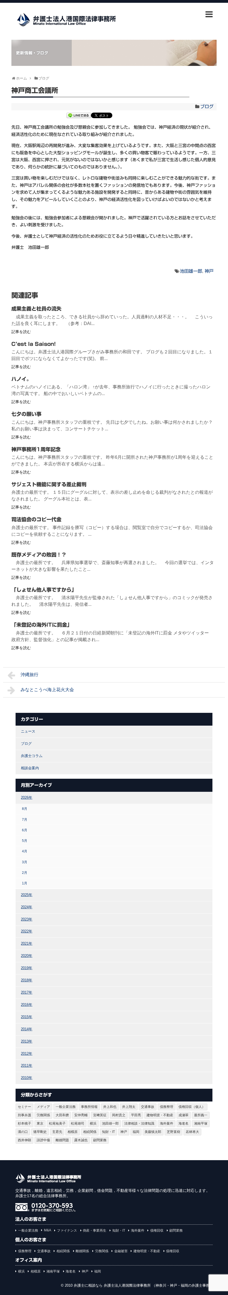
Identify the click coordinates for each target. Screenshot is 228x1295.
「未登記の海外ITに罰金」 (41, 624)
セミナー (24, 1106)
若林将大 (192, 1131)
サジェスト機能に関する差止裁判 (48, 484)
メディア (43, 1106)
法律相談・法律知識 (139, 1123)
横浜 (93, 1123)
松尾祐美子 (57, 1123)
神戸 (209, 271)
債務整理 (166, 1106)
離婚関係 (82, 1251)
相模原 (73, 1131)
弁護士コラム (32, 756)
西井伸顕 (24, 1140)
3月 (24, 862)
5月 (24, 840)
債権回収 (156, 1230)
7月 (24, 819)
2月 (24, 872)
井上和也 (110, 1106)
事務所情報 (89, 1106)
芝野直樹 (173, 1131)
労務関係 (43, 1115)
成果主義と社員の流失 (36, 308)
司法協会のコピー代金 (36, 519)
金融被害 (121, 1251)
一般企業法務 (66, 1106)
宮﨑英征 (99, 1115)
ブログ (207, 106)
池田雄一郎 (191, 271)
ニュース (28, 731)
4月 (24, 851)
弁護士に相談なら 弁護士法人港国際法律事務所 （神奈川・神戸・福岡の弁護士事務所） (145, 1285)
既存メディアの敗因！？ (38, 554)
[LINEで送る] (78, 116)
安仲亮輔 (81, 1115)
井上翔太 (128, 1106)
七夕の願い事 (26, 413)
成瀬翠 (184, 1115)
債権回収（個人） (192, 1106)
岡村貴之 (118, 1115)
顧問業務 (99, 1140)
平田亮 (136, 1115)
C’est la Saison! (33, 343)
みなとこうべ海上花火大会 (47, 689)
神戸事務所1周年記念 (36, 449)
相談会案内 (30, 768)
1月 (24, 883)
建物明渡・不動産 (160, 1115)
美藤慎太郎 (153, 1131)
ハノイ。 (21, 378)
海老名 (184, 1123)
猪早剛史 (40, 1131)
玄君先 (57, 1131)
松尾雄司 (77, 1123)
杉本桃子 (24, 1123)
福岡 (136, 1131)
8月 (24, 808)
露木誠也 (81, 1140)
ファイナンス (67, 1230)
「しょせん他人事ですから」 (43, 589)
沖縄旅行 (29, 674)
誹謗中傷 (43, 1140)
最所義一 (200, 1115)
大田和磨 (62, 1115)
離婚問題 (62, 1140)
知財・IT (108, 1131)
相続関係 (89, 1131)
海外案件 (166, 1123)
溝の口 (23, 1131)
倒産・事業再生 (94, 1230)
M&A (47, 1230)
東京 (40, 1123)
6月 (24, 830)
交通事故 (147, 1106)
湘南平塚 (200, 1123)
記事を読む (21, 331)
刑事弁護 (24, 1115)
